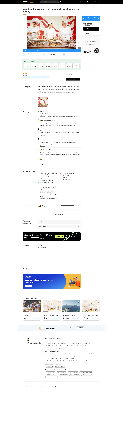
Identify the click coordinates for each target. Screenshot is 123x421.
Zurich (34, 14)
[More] (53, 206)
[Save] (39, 302)
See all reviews (59, 214)
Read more (40, 95)
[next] (99, 298)
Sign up (97, 1)
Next (81, 33)
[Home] (29, 2)
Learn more (28, 285)
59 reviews (28, 14)
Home (24, 386)
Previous (21, 33)
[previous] (96, 298)
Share (87, 33)
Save (97, 33)
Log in (93, 1)
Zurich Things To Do (37, 386)
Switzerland (28, 386)
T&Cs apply (42, 238)
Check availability (73, 79)
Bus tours (44, 386)
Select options (91, 29)
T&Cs (79, 50)
